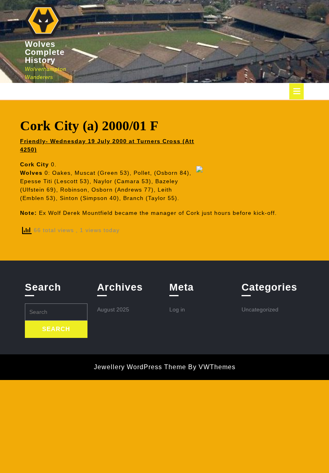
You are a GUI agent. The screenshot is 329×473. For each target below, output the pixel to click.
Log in (177, 309)
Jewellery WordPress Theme (140, 367)
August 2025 (113, 309)
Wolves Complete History (45, 52)
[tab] (296, 91)
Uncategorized (260, 309)
